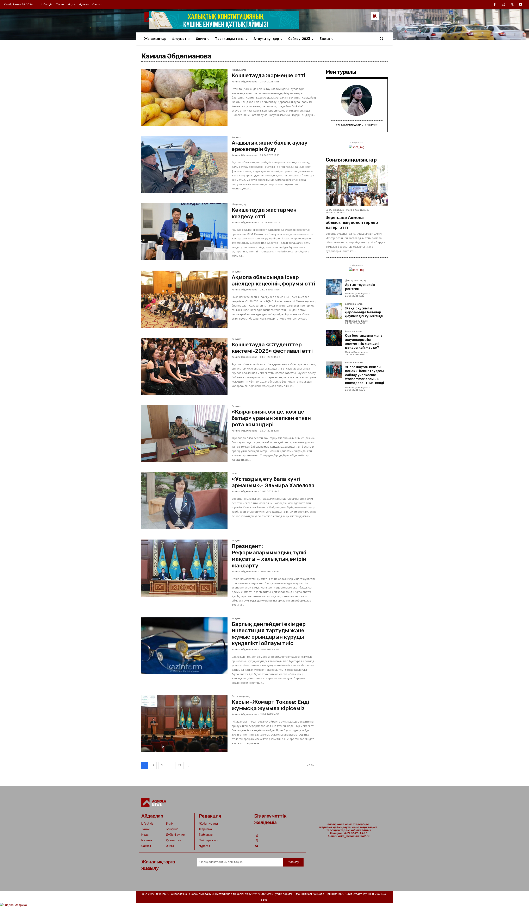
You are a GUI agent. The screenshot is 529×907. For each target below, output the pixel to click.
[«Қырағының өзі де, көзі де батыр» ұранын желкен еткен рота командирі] (184, 433)
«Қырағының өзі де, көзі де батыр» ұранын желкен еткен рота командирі (271, 418)
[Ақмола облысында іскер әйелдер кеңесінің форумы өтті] (184, 299)
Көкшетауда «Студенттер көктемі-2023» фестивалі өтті (272, 347)
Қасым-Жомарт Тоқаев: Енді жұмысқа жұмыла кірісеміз (270, 705)
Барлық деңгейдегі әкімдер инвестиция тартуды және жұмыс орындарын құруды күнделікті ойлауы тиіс (269, 634)
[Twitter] (512, 4)
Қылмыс (236, 137)
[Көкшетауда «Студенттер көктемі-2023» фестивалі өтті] (184, 366)
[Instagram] (503, 4)
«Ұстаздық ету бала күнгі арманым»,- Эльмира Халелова (273, 482)
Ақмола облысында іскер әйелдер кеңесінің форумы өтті (273, 280)
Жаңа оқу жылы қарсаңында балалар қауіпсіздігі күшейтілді (364, 312)
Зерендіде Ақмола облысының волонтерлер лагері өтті (352, 222)
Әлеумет (236, 272)
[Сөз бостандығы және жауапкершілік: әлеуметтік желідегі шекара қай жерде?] (334, 338)
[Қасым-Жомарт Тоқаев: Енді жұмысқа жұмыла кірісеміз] (184, 723)
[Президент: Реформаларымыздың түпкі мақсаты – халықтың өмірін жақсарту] (184, 568)
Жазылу (293, 862)
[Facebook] (495, 4)
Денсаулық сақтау (355, 280)
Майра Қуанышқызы (357, 210)
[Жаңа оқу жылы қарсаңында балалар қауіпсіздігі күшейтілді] (334, 311)
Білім (234, 473)
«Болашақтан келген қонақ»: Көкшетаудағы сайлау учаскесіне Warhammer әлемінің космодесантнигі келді (364, 375)
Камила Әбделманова (244, 81)
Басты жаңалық (241, 696)
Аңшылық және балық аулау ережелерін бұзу (269, 146)
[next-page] (188, 765)
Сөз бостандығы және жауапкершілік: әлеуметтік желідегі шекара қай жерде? (363, 341)
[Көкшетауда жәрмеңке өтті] (184, 97)
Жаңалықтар (239, 70)
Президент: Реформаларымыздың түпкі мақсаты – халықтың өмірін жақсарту (269, 556)
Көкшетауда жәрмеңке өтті (268, 75)
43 (179, 765)
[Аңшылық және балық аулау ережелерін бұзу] (184, 164)
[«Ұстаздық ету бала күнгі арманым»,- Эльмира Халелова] (184, 500)
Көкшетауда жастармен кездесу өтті (264, 213)
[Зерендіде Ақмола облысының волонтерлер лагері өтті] (357, 185)
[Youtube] (520, 4)
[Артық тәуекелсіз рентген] (334, 287)
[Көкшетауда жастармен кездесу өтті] (184, 231)
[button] (381, 38)
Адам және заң (353, 331)
